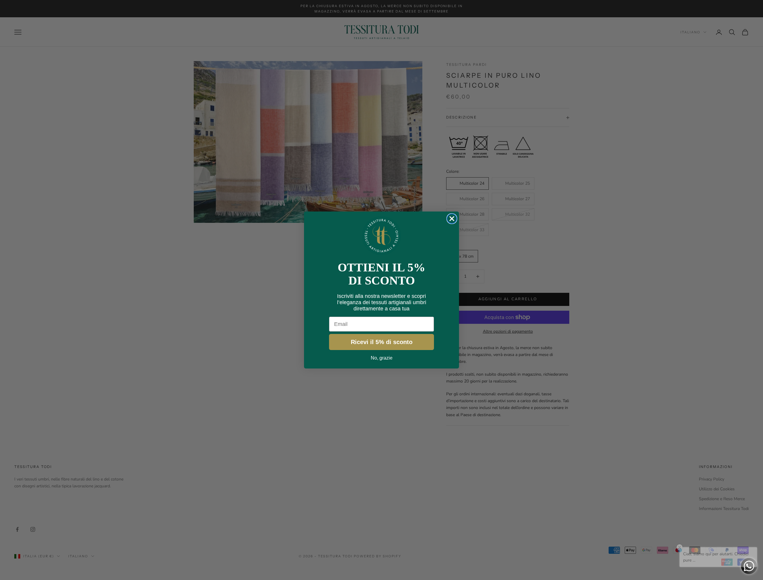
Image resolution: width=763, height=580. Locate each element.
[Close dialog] (452, 218)
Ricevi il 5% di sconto (381, 342)
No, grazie (382, 357)
